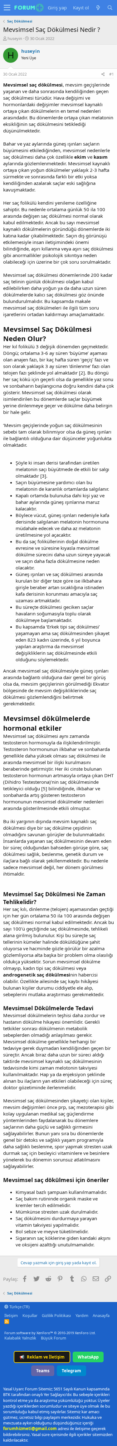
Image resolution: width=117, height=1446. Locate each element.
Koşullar (29, 1315)
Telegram (71, 1371)
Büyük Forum (53, 1338)
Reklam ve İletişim (42, 1357)
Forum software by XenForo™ (50, 1332)
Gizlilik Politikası (56, 1315)
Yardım (82, 1315)
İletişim (11, 1315)
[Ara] (110, 7)
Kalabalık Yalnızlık (20, 1338)
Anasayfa (101, 1315)
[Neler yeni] (98, 7)
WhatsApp (88, 1357)
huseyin (14, 38)
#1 (111, 74)
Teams (42, 1371)
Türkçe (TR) (19, 1306)
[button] (7, 8)
